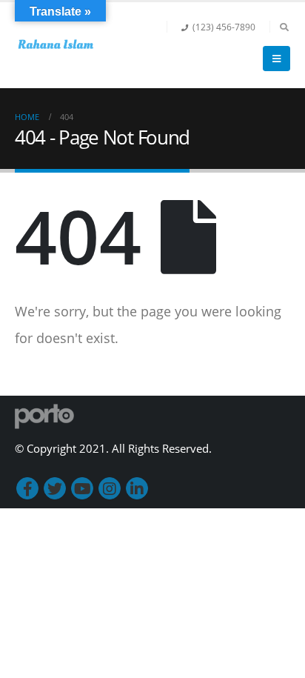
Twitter (55, 488)
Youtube (82, 488)
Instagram (109, 488)
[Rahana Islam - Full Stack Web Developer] (55, 45)
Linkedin (137, 488)
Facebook (27, 488)
